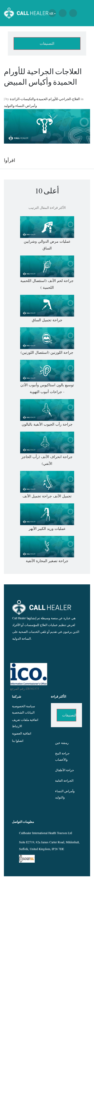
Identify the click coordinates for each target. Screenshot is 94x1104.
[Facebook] (38, 652)
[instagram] (47, 652)
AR (51, 13)
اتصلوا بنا (17, 741)
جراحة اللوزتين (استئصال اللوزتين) (47, 352)
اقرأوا (9, 160)
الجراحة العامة (64, 780)
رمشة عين (62, 743)
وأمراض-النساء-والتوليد (20, 105)
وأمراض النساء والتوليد (65, 794)
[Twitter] (56, 652)
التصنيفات (47, 43)
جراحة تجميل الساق (47, 319)
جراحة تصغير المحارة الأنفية (47, 560)
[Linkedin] (66, 652)
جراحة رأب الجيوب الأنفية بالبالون (47, 424)
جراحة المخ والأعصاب (62, 756)
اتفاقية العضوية (21, 733)
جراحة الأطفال (64, 770)
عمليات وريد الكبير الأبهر (47, 528)
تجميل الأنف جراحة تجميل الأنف (47, 495)
